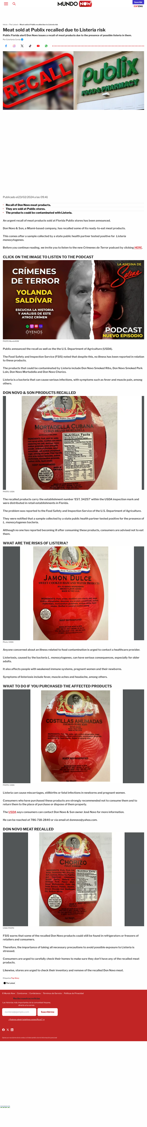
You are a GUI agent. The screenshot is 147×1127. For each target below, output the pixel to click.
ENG (140, 6)
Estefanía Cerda (13, 39)
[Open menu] (6, 4)
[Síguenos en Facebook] (3, 1029)
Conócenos (22, 993)
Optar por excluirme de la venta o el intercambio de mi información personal (29, 1038)
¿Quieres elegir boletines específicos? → (26, 1019)
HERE (138, 247)
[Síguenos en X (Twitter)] (7, 1029)
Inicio (5, 24)
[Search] (14, 4)
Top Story (15, 978)
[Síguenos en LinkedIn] (12, 1029)
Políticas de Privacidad (74, 993)
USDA (12, 812)
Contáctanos (35, 993)
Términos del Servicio (52, 993)
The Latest (13, 24)
